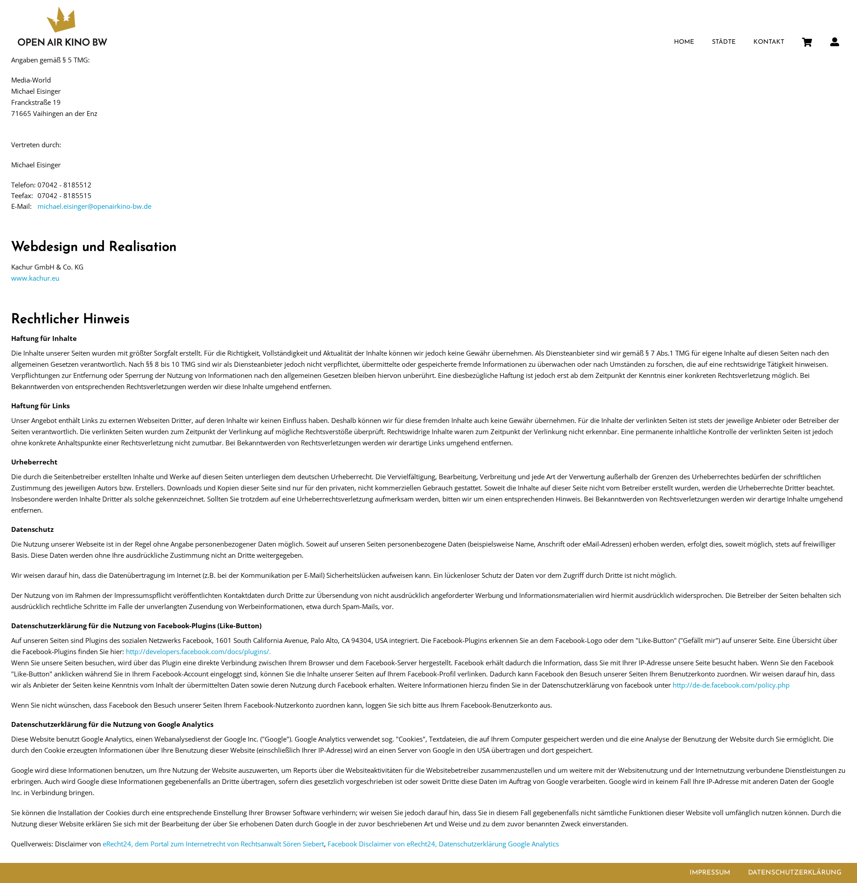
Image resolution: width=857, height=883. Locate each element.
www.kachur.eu (35, 278)
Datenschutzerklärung (794, 873)
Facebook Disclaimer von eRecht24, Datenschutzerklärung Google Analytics (443, 843)
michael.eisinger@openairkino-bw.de (94, 206)
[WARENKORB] (807, 40)
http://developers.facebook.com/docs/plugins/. (198, 651)
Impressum (710, 873)
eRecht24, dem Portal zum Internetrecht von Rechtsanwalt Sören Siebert (213, 843)
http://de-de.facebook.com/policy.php (731, 684)
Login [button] (834, 39)
